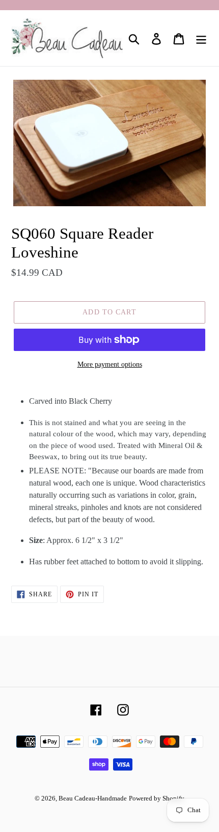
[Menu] (201, 38)
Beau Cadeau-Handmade (93, 798)
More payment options (109, 364)
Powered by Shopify (156, 798)
